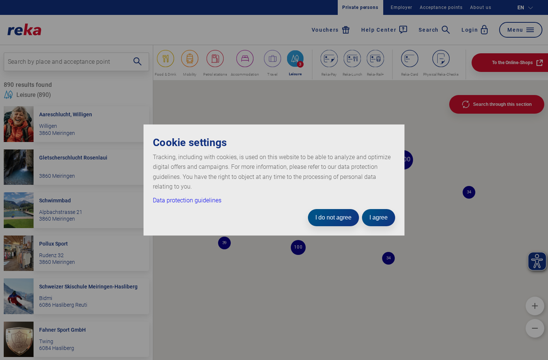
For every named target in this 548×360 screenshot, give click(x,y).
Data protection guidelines (187, 200)
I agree (378, 217)
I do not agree (333, 217)
